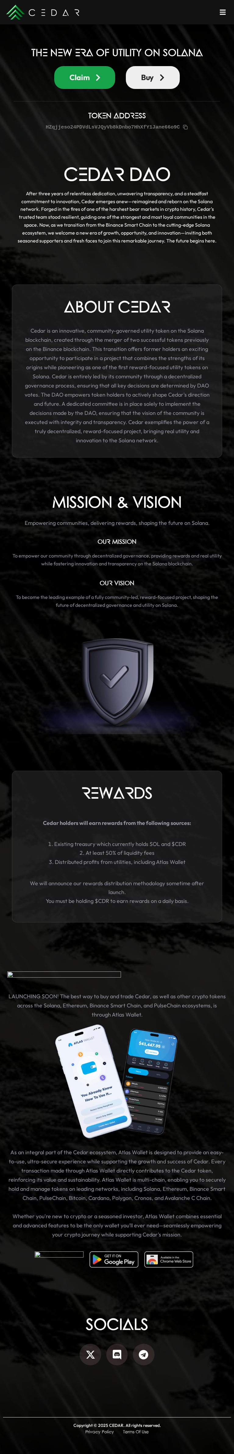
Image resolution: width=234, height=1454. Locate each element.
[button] (223, 12)
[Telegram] (143, 1354)
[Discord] (117, 1354)
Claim (79, 77)
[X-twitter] (90, 1354)
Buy (147, 77)
